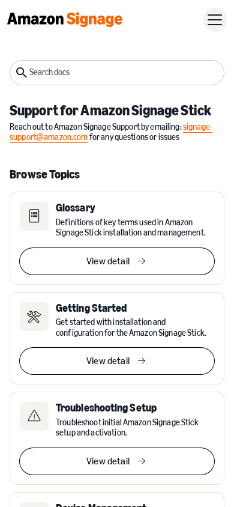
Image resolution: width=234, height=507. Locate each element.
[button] (215, 20)
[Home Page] (64, 20)
